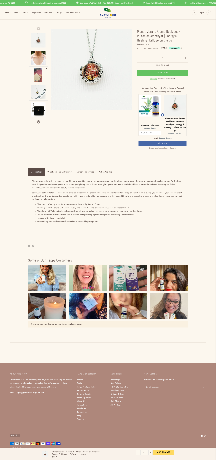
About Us (81, 401)
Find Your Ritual (73, 13)
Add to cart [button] (162, 143)
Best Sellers (115, 383)
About (25, 13)
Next (38, 122)
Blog (59, 13)
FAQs (79, 383)
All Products (115, 405)
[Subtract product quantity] (185, 58)
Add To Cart (163, 453)
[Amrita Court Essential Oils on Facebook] (202, 436)
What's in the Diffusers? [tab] (59, 172)
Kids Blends (115, 401)
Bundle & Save (117, 391)
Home (7, 13)
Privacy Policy (83, 391)
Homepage (115, 380)
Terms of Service (84, 394)
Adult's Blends (116, 398)
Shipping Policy (84, 398)
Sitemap (80, 419)
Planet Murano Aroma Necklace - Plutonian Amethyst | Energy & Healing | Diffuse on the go (175, 125)
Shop (16, 13)
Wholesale (49, 13)
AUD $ (14, 436)
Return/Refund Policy (86, 387)
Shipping (153, 79)
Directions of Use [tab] (85, 172)
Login (201, 13)
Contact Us (82, 412)
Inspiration (36, 13)
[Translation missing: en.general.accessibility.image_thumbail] (38, 40)
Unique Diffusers (118, 394)
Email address (152, 384)
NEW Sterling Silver (119, 387)
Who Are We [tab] (105, 172)
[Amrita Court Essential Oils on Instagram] (205, 436)
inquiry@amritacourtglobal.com (30, 393)
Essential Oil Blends (150, 126)
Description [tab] (36, 172)
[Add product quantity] (139, 58)
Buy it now (162, 73)
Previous (38, 29)
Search (80, 380)
